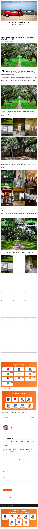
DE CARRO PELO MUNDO (19, 23)
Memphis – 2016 (29, 449)
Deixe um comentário (9, 41)
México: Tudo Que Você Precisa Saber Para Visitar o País (13, 443)
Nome (4, 471)
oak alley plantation (26, 412)
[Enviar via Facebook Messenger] (9, 388)
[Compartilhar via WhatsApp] (5, 388)
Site (3, 483)
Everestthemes (10, 505)
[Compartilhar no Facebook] (1, 388)
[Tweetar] (4, 388)
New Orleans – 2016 (12, 449)
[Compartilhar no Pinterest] (6, 388)
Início (2, 32)
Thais (4, 41)
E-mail (4, 477)
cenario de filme (5, 412)
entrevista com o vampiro (16, 412)
